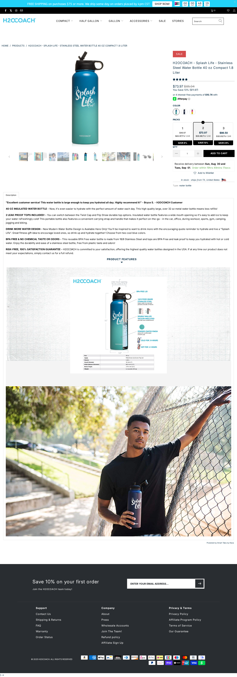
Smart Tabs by (223, 543)
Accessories (140, 21)
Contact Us (43, 614)
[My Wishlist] (228, 10)
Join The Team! (111, 631)
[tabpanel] (118, 369)
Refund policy (110, 637)
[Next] (162, 99)
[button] (180, 79)
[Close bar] (235, 2)
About (105, 614)
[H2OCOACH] (25, 21)
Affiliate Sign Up (112, 642)
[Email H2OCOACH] (21, 10)
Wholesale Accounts (115, 625)
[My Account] (234, 10)
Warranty (42, 631)
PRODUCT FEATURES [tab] (122, 259)
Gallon (114, 21)
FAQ (38, 625)
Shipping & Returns (48, 619)
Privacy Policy (178, 614)
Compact (63, 21)
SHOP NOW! (162, 3)
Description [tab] (11, 195)
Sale (162, 21)
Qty (175, 147)
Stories (178, 21)
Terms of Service (180, 625)
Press (105, 619)
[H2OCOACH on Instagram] (16, 10)
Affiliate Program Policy (185, 619)
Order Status (44, 637)
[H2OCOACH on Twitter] (10, 10)
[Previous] (9, 99)
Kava (232, 543)
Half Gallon (89, 21)
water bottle (185, 185)
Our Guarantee (178, 631)
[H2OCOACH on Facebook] (5, 10)
